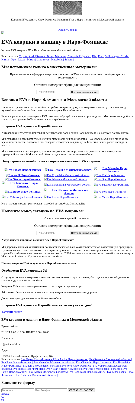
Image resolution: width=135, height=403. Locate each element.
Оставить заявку (67, 29)
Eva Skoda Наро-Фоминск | (29, 368)
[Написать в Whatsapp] (67, 400)
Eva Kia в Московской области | (42, 365)
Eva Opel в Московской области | (102, 368)
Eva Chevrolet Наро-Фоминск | (94, 362)
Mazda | (32, 59)
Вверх (5, 393)
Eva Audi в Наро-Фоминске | (71, 359)
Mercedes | (61, 56)
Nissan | (6, 59)
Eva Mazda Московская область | (49, 371)
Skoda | (125, 56)
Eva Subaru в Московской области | (37, 375)
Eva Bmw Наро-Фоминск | (17, 362)
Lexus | (22, 59)
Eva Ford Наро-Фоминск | (77, 365)
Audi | (32, 56)
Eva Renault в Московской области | (110, 359)
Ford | (101, 56)
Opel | (14, 59)
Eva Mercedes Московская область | (55, 362)
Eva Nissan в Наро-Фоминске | (64, 368)
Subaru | (69, 59)
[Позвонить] (67, 396)
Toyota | (24, 56)
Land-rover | (44, 59)
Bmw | (51, 56)
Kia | (95, 56)
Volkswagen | (113, 56)
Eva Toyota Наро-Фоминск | (37, 359)
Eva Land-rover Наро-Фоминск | (88, 371)
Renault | (41, 56)
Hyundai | (86, 56)
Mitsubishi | (58, 59)
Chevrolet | (74, 56)
